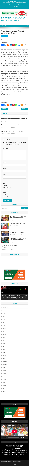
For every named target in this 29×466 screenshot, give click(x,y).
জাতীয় (4, 2)
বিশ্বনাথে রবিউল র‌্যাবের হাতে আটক (17, 223)
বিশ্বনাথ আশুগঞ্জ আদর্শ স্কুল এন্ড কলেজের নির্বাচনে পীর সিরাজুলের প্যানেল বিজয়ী (25, 108)
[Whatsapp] (16, 45)
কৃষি (3, 322)
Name (5, 162)
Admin (21, 225)
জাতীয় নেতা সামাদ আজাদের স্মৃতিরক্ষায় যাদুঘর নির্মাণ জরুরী (12, 131)
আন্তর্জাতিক (8, 2)
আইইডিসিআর (20, 297)
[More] (21, 45)
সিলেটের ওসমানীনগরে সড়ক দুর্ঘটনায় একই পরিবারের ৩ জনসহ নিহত (18, 238)
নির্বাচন (4, 343)
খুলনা (4, 325)
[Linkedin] (11, 45)
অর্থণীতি (4, 313)
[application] (14, 431)
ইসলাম (25, 2)
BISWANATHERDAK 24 (13, 17)
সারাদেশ (22, 4)
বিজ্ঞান (7, 4)
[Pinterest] (13, 45)
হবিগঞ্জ (4, 391)
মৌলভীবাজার (5, 364)
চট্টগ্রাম (4, 331)
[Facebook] (2, 45)
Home (15, 464)
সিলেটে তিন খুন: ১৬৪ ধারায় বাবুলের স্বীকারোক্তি (10, 246)
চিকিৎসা (4, 334)
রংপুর (4, 367)
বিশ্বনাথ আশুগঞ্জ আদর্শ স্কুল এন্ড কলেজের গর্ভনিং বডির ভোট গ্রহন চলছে (5, 108)
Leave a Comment (18, 39)
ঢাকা (3, 340)
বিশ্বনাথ (18, 4)
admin (11, 39)
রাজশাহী (4, 373)
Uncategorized (5, 36)
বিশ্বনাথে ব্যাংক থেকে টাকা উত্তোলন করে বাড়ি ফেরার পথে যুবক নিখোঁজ (14, 118)
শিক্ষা (14, 4)
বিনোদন (10, 4)
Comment (6, 148)
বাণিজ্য (4, 349)
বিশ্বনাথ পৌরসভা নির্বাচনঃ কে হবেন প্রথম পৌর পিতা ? (11, 125)
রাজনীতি (17, 2)
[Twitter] (5, 45)
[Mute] (23, 437)
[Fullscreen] (26, 437)
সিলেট (4, 382)
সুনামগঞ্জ (4, 385)
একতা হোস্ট (14, 298)
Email (5, 169)
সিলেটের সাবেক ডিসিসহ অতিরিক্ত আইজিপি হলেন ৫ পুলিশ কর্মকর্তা (17, 231)
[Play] (3, 437)
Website (5, 175)
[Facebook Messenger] (19, 45)
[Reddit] (8, 45)
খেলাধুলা (13, 2)
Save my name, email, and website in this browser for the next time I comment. (7, 190)
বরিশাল (4, 346)
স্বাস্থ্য (3, 388)
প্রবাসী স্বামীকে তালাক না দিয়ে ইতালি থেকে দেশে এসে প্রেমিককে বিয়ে (18, 216)
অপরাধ (21, 2)
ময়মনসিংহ (5, 361)
